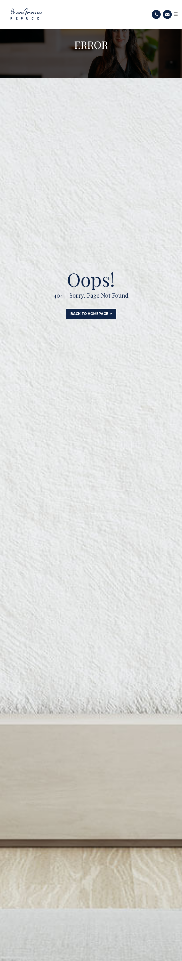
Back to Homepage (89, 314)
